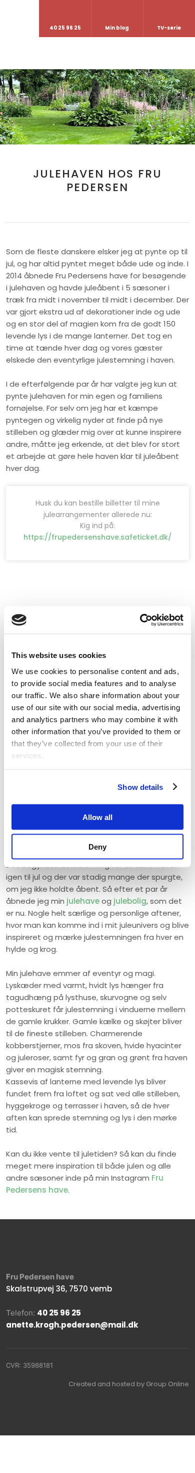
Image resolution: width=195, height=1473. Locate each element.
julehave (83, 901)
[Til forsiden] (98, 52)
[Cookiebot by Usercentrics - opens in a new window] (140, 619)
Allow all (97, 817)
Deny (97, 846)
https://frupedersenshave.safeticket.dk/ (98, 537)
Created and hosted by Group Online (128, 1384)
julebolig (130, 901)
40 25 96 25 (59, 1312)
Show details (140, 786)
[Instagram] (33, 1247)
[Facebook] (11, 1247)
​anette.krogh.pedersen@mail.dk (72, 1325)
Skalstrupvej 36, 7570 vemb (59, 1288)
